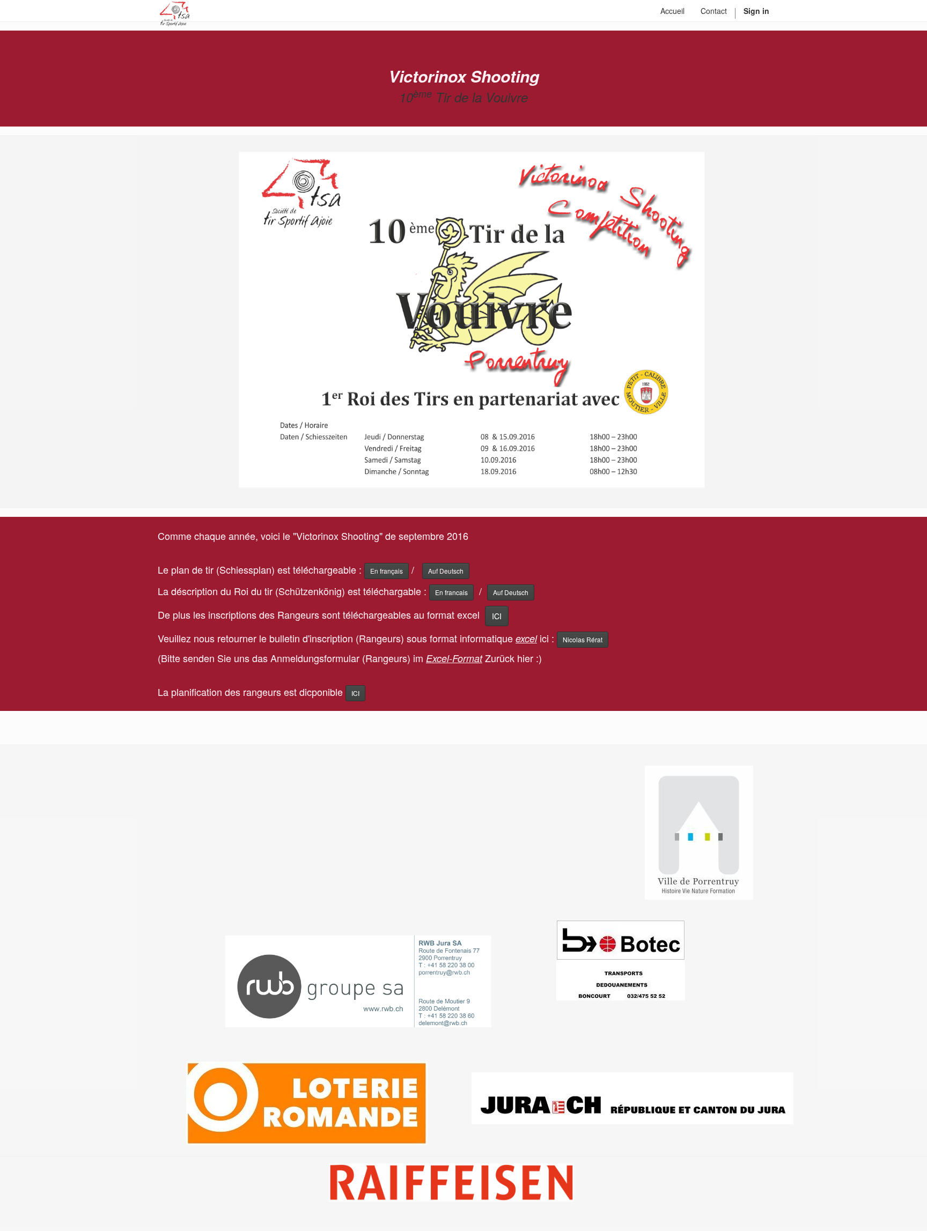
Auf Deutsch (510, 592)
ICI (497, 616)
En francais (451, 592)
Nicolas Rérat (582, 639)
